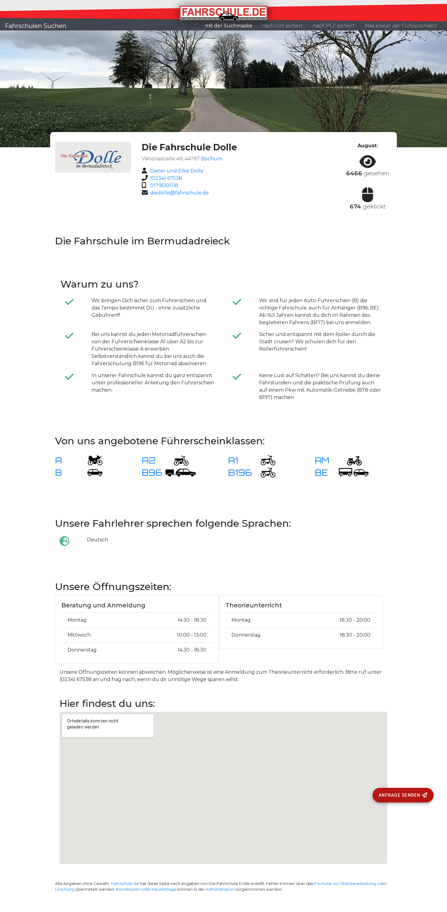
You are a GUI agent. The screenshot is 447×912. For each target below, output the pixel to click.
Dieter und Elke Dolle (176, 171)
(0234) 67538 (166, 178)
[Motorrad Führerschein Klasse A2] (177, 460)
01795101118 (164, 185)
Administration (220, 889)
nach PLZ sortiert (334, 26)
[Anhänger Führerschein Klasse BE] (353, 472)
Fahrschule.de (125, 883)
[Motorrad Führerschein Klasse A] (91, 460)
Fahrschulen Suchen (35, 26)
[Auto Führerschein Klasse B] (91, 472)
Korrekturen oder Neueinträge (146, 889)
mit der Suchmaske (231, 26)
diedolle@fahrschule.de (179, 193)
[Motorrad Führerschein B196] (264, 472)
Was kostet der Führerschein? (400, 26)
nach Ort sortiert (282, 26)
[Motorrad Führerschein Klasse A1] (264, 460)
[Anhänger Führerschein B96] (180, 472)
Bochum (211, 159)
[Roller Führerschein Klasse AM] (350, 460)
